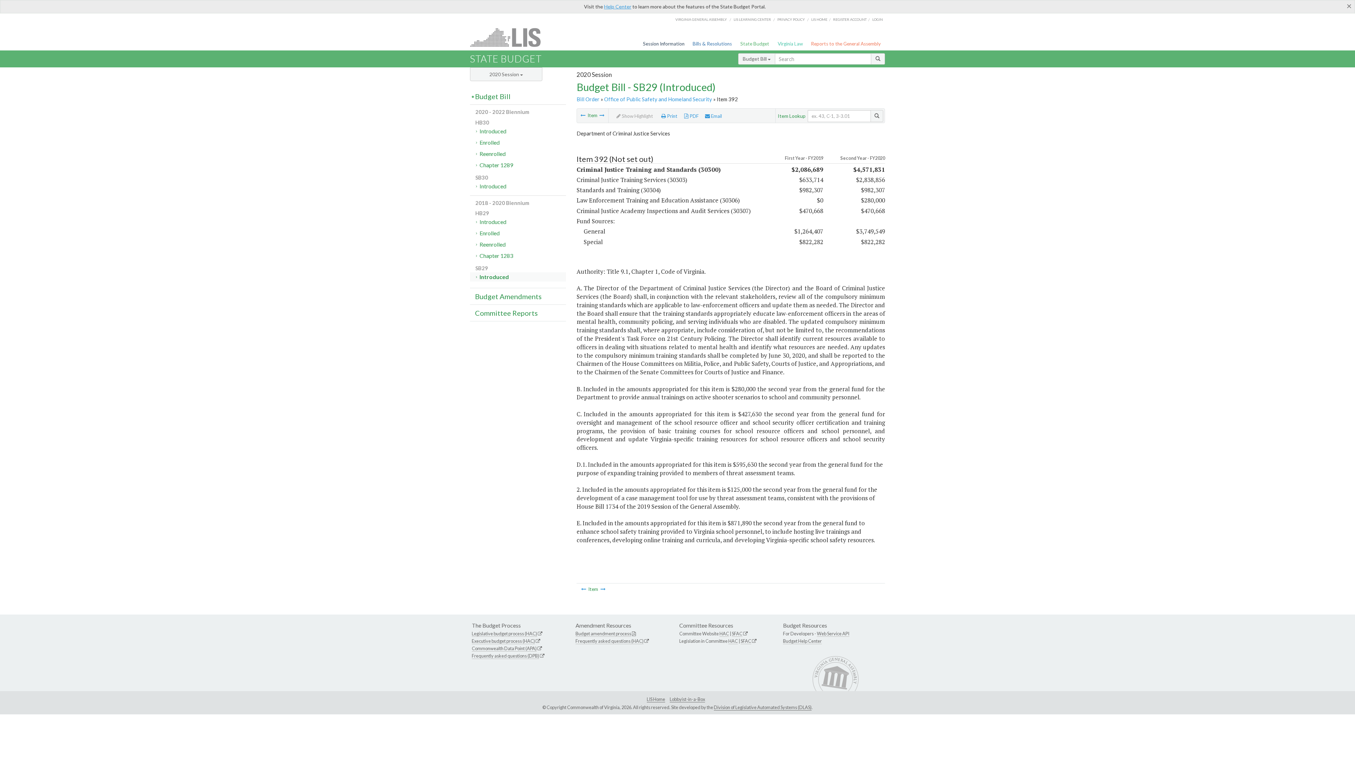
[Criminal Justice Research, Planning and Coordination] (602, 115)
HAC (724, 633)
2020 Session (504, 74)
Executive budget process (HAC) (503, 641)
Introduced (493, 131)
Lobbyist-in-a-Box (687, 699)
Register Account (850, 19)
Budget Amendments (508, 296)
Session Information (664, 44)
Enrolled (490, 142)
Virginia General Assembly (701, 19)
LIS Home (656, 699)
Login (877, 19)
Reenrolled (493, 153)
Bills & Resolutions (712, 44)
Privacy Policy (791, 19)
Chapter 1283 (496, 255)
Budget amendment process (603, 633)
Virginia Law (790, 44)
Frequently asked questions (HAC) (610, 641)
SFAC (737, 633)
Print (672, 116)
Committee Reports (506, 313)
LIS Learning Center (752, 19)
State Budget (754, 44)
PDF (693, 116)
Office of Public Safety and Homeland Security (658, 99)
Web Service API (833, 633)
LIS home (819, 19)
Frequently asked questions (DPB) (505, 656)
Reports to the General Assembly (846, 44)
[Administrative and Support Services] (582, 115)
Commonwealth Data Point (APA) (504, 648)
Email (716, 116)
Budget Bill (755, 59)
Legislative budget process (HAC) (504, 633)
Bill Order (588, 99)
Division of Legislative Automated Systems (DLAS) (763, 707)
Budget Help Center (802, 641)
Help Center (617, 7)
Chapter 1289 (496, 165)
